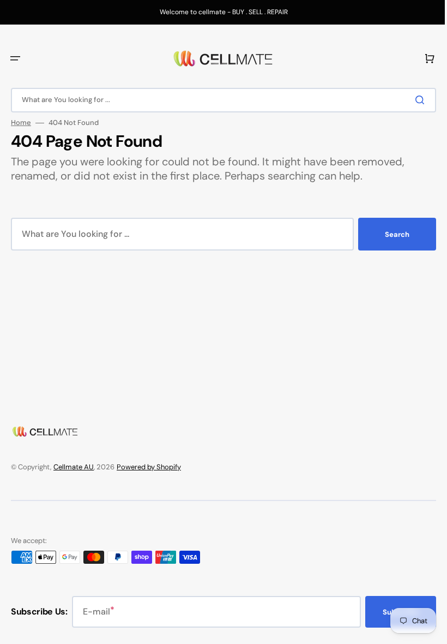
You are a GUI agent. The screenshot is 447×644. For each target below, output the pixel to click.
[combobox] (219, 100)
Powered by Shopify (149, 467)
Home (21, 122)
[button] (15, 58)
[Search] (414, 100)
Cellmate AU (73, 467)
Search (389, 234)
